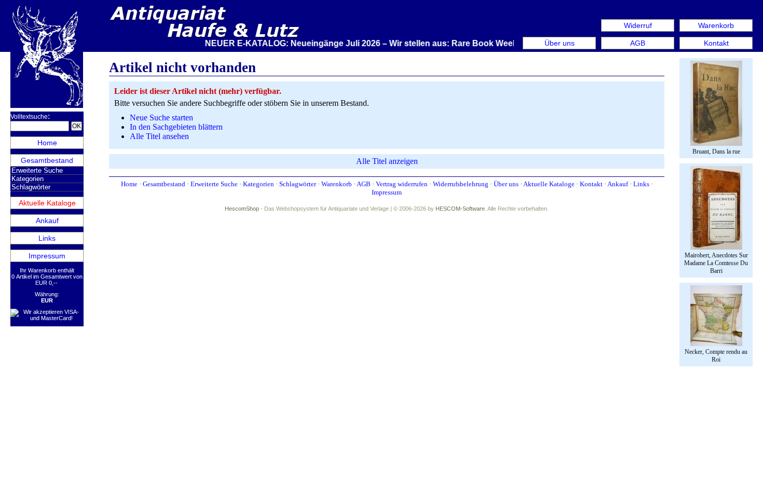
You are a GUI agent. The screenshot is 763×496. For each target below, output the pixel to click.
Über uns (559, 43)
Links (47, 238)
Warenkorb (716, 25)
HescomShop (242, 208)
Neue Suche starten (161, 117)
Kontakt (716, 43)
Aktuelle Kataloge (47, 203)
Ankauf (47, 220)
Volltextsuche (29, 116)
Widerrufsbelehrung (460, 184)
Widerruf (638, 25)
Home (47, 143)
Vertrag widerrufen (402, 184)
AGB (637, 43)
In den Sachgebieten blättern (176, 126)
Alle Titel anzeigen (387, 161)
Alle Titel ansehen (159, 136)
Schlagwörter (30, 187)
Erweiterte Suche (37, 170)
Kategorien (27, 179)
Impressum (47, 256)
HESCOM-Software (460, 208)
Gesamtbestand (47, 160)
